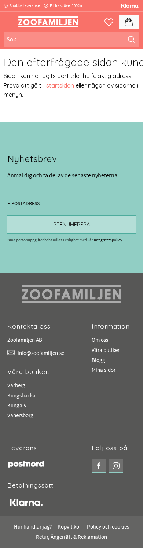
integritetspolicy (108, 240)
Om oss (100, 340)
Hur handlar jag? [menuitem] (33, 526)
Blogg (98, 360)
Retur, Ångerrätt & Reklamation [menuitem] (71, 537)
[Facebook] (99, 466)
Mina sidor (103, 370)
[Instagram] (116, 466)
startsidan (60, 85)
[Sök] (131, 39)
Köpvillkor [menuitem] (69, 526)
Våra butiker (106, 350)
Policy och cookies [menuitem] (108, 526)
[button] (10, 24)
